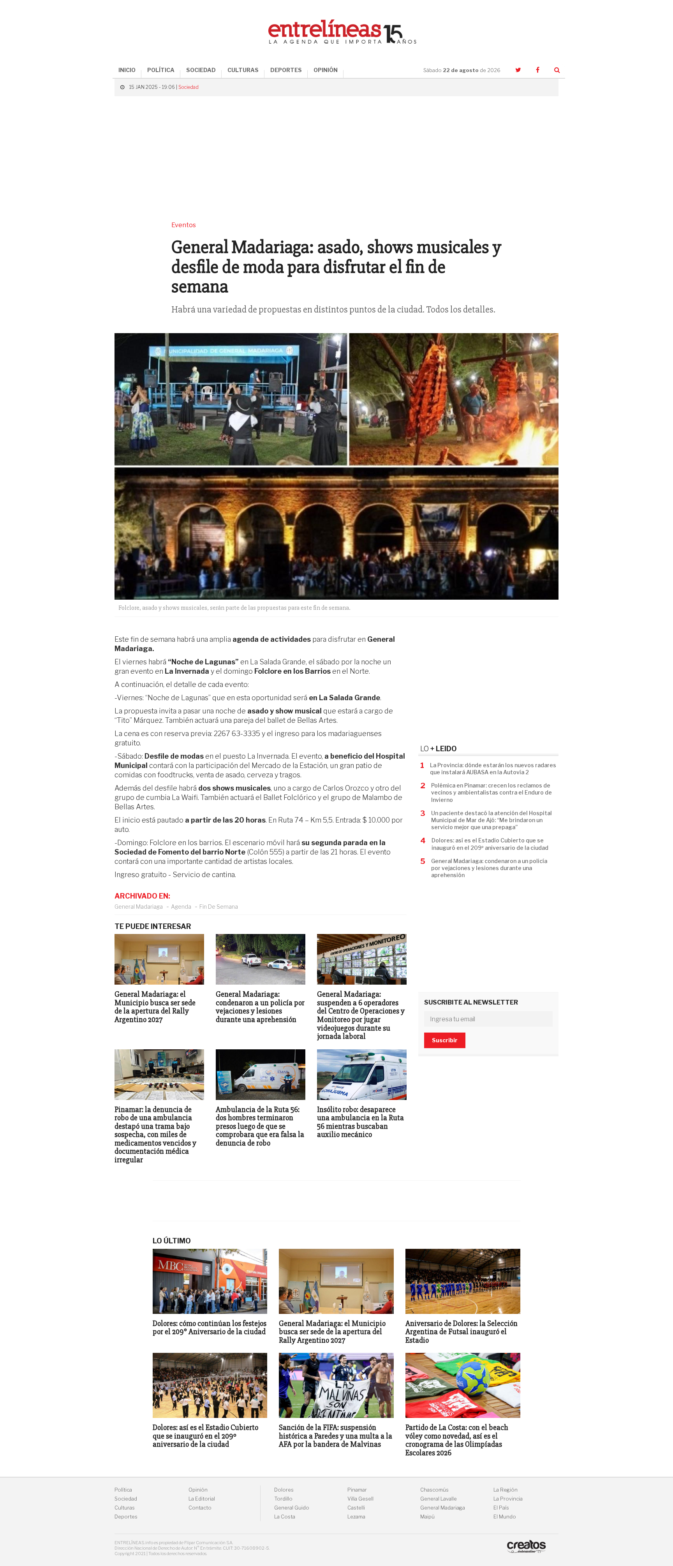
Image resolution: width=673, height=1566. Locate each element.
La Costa (284, 1517)
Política (123, 1490)
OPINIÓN (326, 70)
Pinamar (357, 1490)
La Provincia (508, 1499)
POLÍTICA (160, 70)
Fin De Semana (218, 906)
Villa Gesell (360, 1499)
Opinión (198, 1490)
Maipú (427, 1517)
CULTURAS (243, 70)
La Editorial (202, 1499)
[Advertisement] (336, 158)
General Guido (291, 1508)
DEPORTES (286, 70)
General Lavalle (438, 1499)
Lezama (356, 1517)
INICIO (127, 70)
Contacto (200, 1508)
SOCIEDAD (201, 70)
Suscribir (445, 1040)
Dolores (284, 1490)
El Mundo (504, 1517)
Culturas (125, 1508)
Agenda (181, 906)
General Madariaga (139, 906)
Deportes (126, 1517)
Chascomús (434, 1490)
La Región (505, 1490)
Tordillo (283, 1499)
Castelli (356, 1508)
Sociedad (188, 87)
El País (501, 1508)
